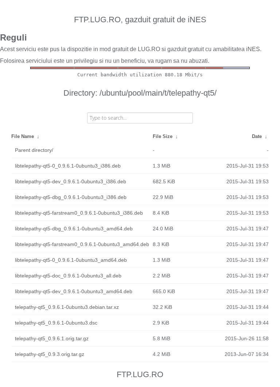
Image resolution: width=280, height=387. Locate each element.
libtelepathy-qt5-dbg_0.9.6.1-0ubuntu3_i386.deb (71, 197)
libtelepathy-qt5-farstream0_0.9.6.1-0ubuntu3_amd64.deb (82, 244)
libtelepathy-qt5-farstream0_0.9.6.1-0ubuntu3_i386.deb (79, 213)
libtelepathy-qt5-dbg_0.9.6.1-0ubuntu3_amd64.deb (74, 228)
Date (257, 136)
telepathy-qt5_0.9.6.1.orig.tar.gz (52, 338)
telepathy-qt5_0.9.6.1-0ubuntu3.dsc (56, 323)
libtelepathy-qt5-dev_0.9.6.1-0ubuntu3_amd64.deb (73, 291)
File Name (22, 136)
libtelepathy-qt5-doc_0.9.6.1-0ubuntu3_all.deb (68, 276)
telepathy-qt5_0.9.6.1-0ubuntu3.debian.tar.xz (67, 307)
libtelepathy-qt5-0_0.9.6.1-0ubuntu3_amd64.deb (71, 260)
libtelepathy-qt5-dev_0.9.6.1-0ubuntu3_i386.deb (70, 181)
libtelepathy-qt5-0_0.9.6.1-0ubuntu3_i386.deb (68, 166)
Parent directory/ (34, 150)
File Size (162, 136)
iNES (253, 49)
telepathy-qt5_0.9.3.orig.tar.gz (49, 354)
